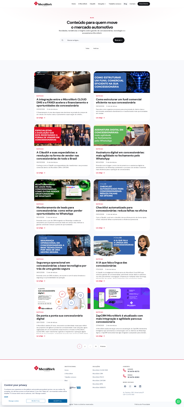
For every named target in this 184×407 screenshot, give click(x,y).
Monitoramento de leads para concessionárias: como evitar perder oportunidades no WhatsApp (59, 210)
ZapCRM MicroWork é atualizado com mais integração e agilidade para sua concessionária (119, 319)
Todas (87, 48)
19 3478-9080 (133, 377)
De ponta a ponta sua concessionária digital (60, 317)
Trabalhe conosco (115, 4)
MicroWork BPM (98, 384)
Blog (125, 4)
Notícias (96, 48)
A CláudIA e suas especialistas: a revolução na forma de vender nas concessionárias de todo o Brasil (58, 155)
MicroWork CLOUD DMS (100, 370)
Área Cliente (143, 4)
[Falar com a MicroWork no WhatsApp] (178, 401)
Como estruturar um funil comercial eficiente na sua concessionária (119, 101)
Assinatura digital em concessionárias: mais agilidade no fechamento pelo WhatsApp (120, 155)
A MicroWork (82, 4)
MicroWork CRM (98, 373)
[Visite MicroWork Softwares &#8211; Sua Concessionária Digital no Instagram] (130, 386)
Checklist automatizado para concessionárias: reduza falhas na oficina (121, 209)
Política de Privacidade (142, 404)
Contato (132, 4)
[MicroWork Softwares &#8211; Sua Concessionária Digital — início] (43, 4)
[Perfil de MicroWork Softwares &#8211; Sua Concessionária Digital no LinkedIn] (140, 386)
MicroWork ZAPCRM (99, 380)
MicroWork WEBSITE (99, 387)
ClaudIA (92, 4)
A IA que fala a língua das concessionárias (111, 264)
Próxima (102, 346)
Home (74, 4)
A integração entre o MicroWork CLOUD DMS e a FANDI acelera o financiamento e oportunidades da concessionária (62, 102)
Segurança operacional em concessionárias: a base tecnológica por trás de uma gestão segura (61, 266)
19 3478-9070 (133, 371)
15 (95, 346)
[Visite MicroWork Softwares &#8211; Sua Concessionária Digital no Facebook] (125, 386)
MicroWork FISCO (98, 377)
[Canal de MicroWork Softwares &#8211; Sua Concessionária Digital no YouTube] (135, 386)
